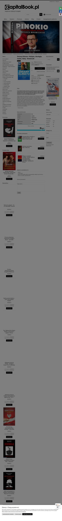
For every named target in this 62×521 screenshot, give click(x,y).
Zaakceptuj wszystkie (27, 514)
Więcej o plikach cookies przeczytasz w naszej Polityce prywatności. (14, 511)
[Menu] (60, 504)
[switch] (58, 507)
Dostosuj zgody (18, 514)
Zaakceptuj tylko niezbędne (8, 514)
